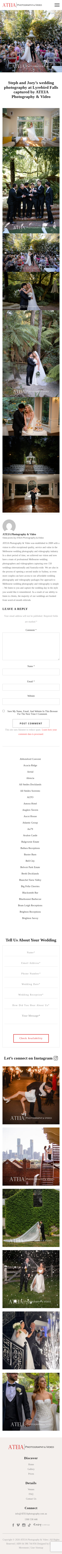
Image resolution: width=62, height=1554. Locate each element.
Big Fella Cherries (30, 886)
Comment (31, 630)
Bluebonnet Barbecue (30, 899)
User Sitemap (37, 1547)
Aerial (30, 771)
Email (31, 681)
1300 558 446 (31, 1519)
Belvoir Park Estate (30, 867)
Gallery (31, 1469)
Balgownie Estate (30, 841)
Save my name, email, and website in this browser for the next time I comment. (32, 712)
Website (31, 696)
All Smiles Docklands (30, 784)
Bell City (30, 860)
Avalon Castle (30, 835)
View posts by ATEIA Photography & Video (23, 537)
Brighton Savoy (30, 918)
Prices (31, 1474)
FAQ (31, 1494)
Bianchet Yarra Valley (30, 880)
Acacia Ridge (30, 765)
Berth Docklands (30, 873)
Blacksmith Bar (30, 892)
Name (31, 666)
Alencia (30, 778)
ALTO (30, 797)
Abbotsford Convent (30, 759)
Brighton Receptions (30, 911)
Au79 (30, 829)
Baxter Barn (30, 854)
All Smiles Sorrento (30, 790)
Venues (31, 1489)
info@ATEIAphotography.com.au (31, 1513)
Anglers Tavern (30, 810)
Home (31, 1464)
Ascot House (30, 816)
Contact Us (31, 1499)
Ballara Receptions (30, 848)
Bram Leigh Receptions (30, 905)
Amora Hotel (30, 803)
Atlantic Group (30, 822)
